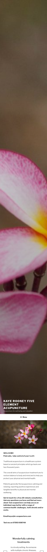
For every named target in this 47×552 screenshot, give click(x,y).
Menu (25, 417)
